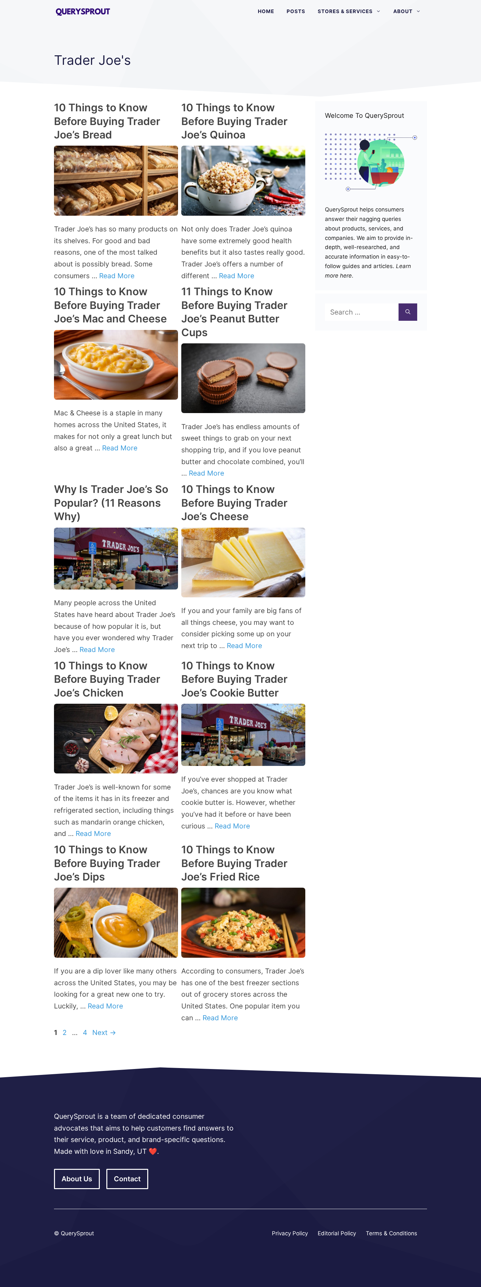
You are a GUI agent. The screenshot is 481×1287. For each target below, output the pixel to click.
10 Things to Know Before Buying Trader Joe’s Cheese (234, 503)
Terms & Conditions (391, 1233)
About (403, 11)
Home (266, 11)
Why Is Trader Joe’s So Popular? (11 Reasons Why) (111, 503)
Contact (127, 1179)
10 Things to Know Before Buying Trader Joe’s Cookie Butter (234, 679)
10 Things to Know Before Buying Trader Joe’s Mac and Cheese (110, 305)
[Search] (408, 312)
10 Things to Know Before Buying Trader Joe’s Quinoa (234, 121)
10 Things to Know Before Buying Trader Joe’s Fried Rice (234, 863)
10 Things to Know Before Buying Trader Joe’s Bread (107, 121)
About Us (77, 1179)
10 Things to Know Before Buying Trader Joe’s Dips (107, 863)
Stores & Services (345, 11)
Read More (116, 276)
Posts (296, 11)
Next (104, 1032)
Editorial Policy (337, 1233)
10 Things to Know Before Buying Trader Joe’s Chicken (107, 679)
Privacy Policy (290, 1233)
